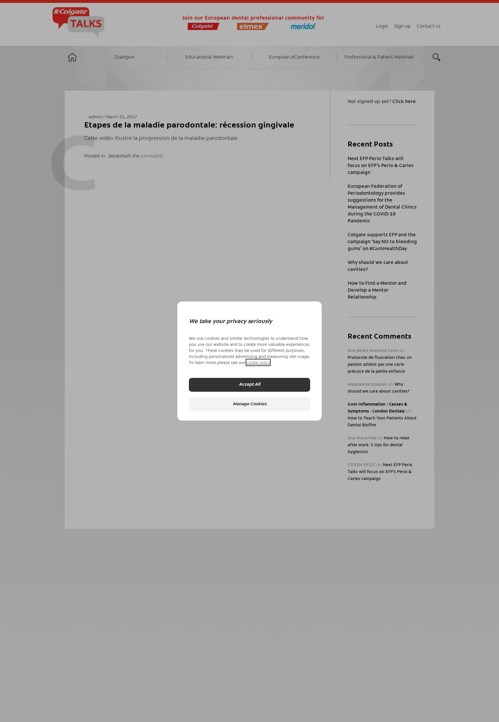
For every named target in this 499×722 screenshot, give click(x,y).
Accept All (249, 384)
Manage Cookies (250, 404)
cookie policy (258, 362)
